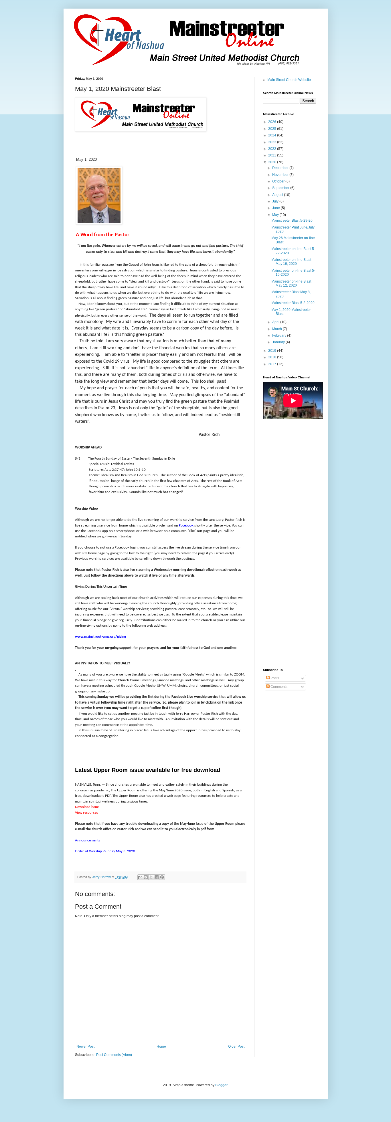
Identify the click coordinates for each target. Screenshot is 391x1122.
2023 (272, 142)
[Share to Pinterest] (162, 877)
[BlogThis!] (146, 877)
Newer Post (85, 1046)
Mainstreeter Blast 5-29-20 (292, 221)
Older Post (236, 1046)
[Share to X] (151, 877)
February (279, 335)
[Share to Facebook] (156, 877)
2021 (272, 155)
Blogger (221, 1085)
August (278, 195)
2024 (272, 135)
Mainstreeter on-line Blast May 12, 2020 (291, 283)
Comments (278, 687)
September (281, 188)
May (276, 215)
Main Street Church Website (289, 80)
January (279, 342)
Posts (274, 678)
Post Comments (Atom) (114, 1055)
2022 (272, 149)
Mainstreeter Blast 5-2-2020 (293, 303)
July (275, 201)
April (276, 322)
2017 (272, 364)
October (278, 181)
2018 (272, 357)
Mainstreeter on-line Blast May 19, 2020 (291, 262)
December (280, 168)
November (280, 175)
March (277, 329)
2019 (272, 351)
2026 (272, 122)
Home (161, 1046)
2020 (272, 162)
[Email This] (140, 877)
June (276, 208)
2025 (272, 129)
